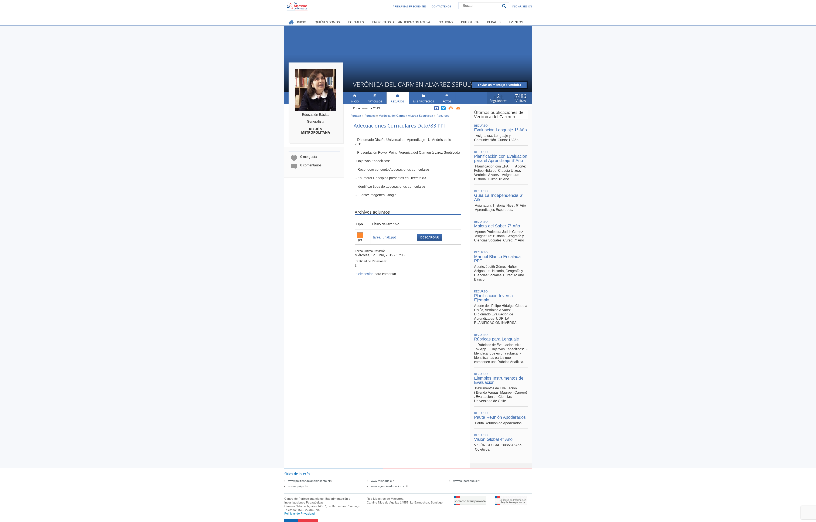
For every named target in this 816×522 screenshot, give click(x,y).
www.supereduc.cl (466, 480)
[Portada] (297, 6)
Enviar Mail (458, 108)
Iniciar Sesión (522, 6)
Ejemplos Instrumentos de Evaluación (498, 380)
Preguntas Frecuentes (409, 6)
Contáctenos (441, 6)
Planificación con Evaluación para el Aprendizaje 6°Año (500, 158)
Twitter (443, 108)
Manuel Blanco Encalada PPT (497, 258)
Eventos (516, 22)
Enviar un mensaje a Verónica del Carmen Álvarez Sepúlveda (499, 85)
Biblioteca (470, 22)
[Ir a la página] (470, 504)
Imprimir (450, 108)
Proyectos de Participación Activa (401, 22)
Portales (369, 115)
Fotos (447, 101)
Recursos (397, 101)
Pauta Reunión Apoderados (500, 417)
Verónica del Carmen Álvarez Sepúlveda (406, 115)
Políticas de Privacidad (299, 513)
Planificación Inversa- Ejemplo (494, 297)
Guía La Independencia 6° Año (499, 197)
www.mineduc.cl (383, 480)
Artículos (375, 101)
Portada (355, 115)
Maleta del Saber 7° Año (497, 226)
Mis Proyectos (423, 101)
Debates (493, 22)
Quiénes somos (327, 22)
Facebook (436, 108)
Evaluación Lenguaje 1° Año (500, 130)
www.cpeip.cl (298, 486)
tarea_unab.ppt (384, 237)
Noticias (446, 22)
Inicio (354, 101)
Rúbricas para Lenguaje (496, 339)
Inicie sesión (364, 274)
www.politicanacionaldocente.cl (310, 480)
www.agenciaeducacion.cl (389, 486)
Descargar (429, 237)
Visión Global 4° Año (493, 439)
